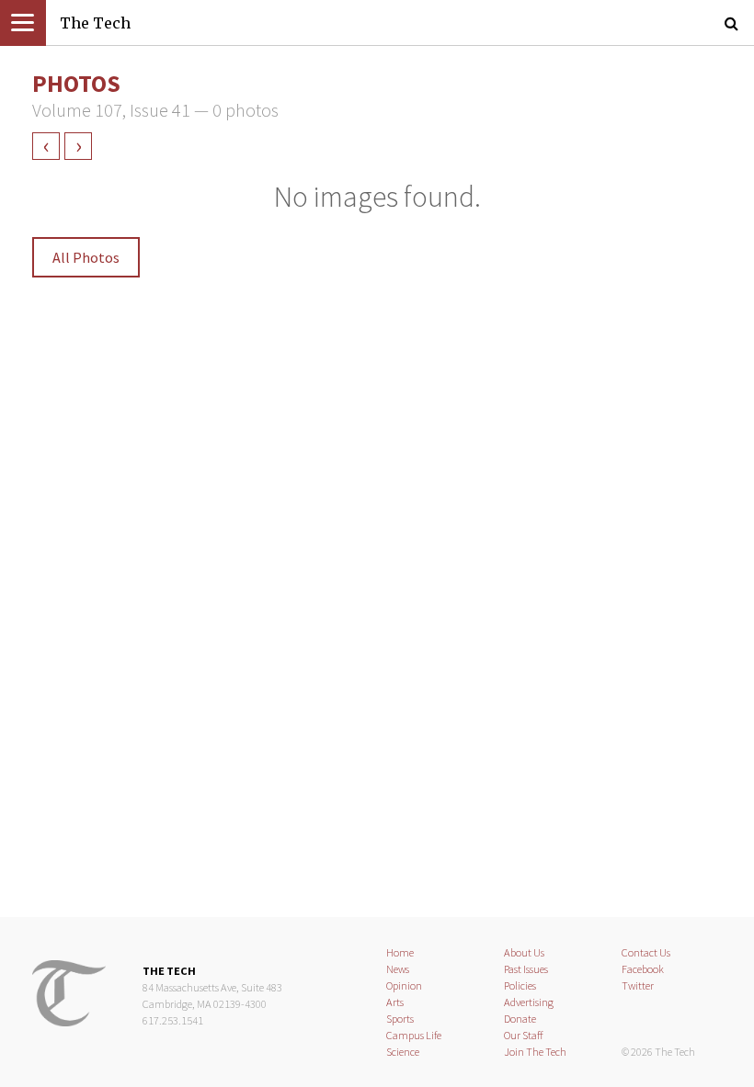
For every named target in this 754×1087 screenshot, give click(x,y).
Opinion (404, 985)
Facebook (643, 969)
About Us (524, 952)
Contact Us (646, 952)
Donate (520, 1018)
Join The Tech (535, 1052)
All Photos (86, 257)
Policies (520, 985)
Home (400, 952)
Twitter (638, 985)
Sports (400, 1018)
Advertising (529, 1002)
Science (402, 1052)
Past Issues (526, 969)
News (397, 969)
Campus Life (413, 1035)
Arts (395, 1002)
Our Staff (523, 1035)
